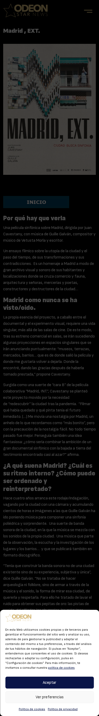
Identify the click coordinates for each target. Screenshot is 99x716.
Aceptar (49, 683)
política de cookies (61, 667)
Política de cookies (32, 709)
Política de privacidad (63, 709)
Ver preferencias (50, 697)
